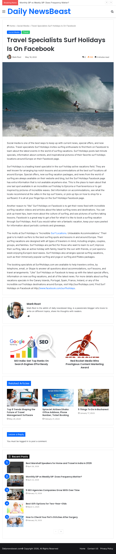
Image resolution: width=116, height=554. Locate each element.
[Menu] (3, 12)
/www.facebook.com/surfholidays (57, 288)
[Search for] (112, 12)
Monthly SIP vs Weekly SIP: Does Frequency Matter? (54, 476)
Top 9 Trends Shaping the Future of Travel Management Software (21, 412)
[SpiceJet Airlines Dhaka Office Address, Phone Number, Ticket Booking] (57, 398)
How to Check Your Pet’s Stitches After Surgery (52, 517)
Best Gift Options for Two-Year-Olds (46, 503)
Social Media (23, 26)
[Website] (28, 316)
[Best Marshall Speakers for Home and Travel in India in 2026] (15, 467)
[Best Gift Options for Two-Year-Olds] (15, 508)
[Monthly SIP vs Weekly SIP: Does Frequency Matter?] (15, 481)
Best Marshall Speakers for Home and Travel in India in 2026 (59, 463)
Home (12, 26)
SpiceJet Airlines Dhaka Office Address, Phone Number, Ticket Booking (55, 412)
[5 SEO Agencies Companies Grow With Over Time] (15, 494)
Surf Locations (58, 233)
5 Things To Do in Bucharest (93, 409)
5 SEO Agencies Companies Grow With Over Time (53, 490)
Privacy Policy (106, 548)
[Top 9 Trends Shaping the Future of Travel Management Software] (22, 398)
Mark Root (34, 304)
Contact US (92, 548)
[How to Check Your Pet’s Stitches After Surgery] (15, 521)
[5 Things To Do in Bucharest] (93, 398)
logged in (23, 441)
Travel (25, 32)
